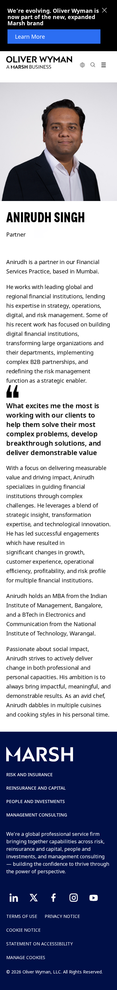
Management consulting (36, 815)
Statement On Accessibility (39, 944)
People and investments (35, 801)
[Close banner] (104, 10)
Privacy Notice (62, 916)
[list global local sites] (82, 65)
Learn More (30, 36)
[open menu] (103, 65)
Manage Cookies (25, 957)
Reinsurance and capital (36, 788)
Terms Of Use (21, 916)
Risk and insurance (29, 774)
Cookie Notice (23, 930)
